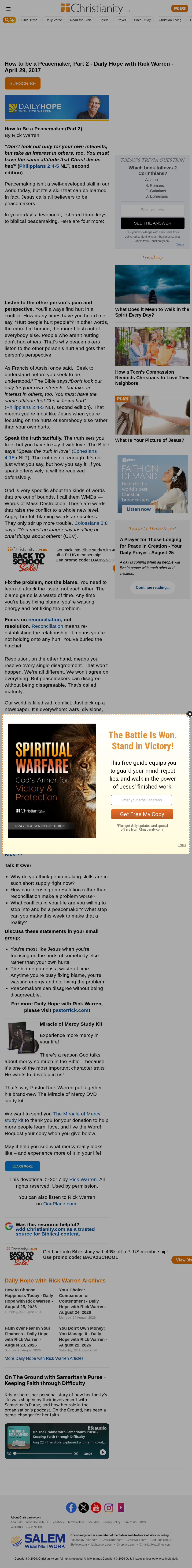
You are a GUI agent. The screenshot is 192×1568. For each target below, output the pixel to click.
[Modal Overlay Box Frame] (96, 784)
